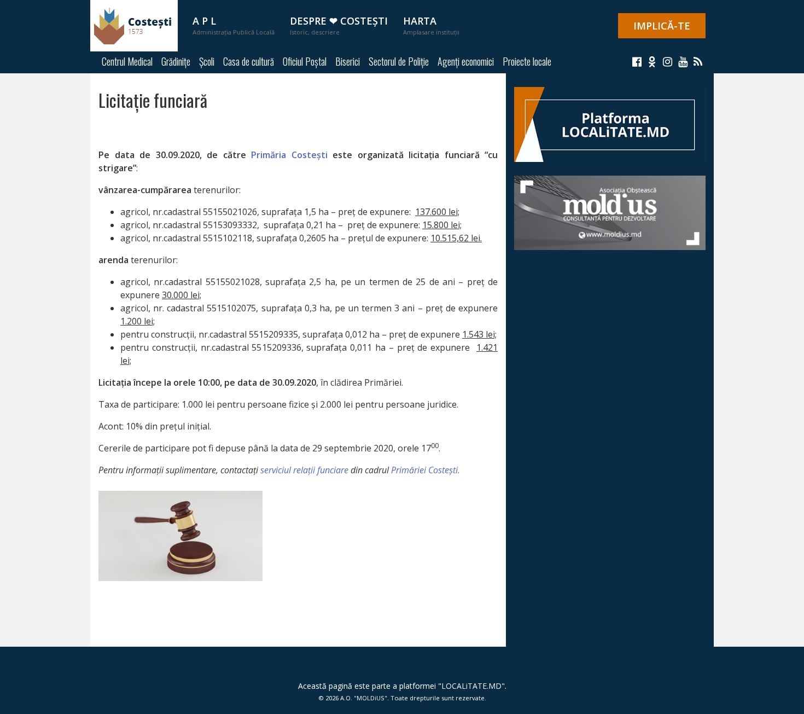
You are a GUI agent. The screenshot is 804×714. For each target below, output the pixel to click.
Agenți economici (466, 61)
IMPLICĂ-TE (661, 25)
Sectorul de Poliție (399, 61)
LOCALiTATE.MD (471, 686)
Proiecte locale (527, 61)
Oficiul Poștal (305, 61)
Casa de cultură (248, 61)
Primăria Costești (289, 155)
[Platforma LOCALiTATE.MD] (610, 124)
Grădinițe (175, 61)
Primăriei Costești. (425, 470)
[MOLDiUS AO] (610, 212)
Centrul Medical (127, 61)
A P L (234, 25)
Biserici (347, 61)
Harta (431, 25)
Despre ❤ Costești (339, 25)
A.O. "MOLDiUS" (363, 698)
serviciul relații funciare (304, 470)
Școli (206, 61)
